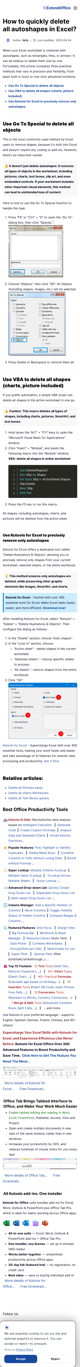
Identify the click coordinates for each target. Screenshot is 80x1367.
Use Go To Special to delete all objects (36, 85)
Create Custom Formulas (37, 830)
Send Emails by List (61, 949)
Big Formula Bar (23, 933)
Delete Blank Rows (42, 853)
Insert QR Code (43, 987)
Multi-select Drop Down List (31, 898)
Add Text (61, 966)
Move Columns (35, 910)
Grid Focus (44, 928)
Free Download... (33, 1089)
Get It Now (51, 761)
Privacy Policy (24, 1349)
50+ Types (60, 971)
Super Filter (19, 954)
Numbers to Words (22, 997)
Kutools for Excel (15, 745)
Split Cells (25, 1008)
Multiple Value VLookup (25, 875)
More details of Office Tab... (26, 1175)
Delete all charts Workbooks (28, 793)
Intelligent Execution (37, 825)
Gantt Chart (17, 976)
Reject (55, 1359)
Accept (21, 1359)
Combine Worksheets (47, 943)
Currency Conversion (52, 997)
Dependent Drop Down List (55, 893)
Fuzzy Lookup (46, 881)
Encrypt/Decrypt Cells (25, 949)
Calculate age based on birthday (32, 982)
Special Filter (43, 954)
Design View (66, 928)
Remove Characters (22, 971)
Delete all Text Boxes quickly (28, 798)
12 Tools (43, 966)
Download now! (54, 608)
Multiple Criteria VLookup (48, 870)
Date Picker (18, 943)
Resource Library (38, 938)
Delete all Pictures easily (25, 787)
